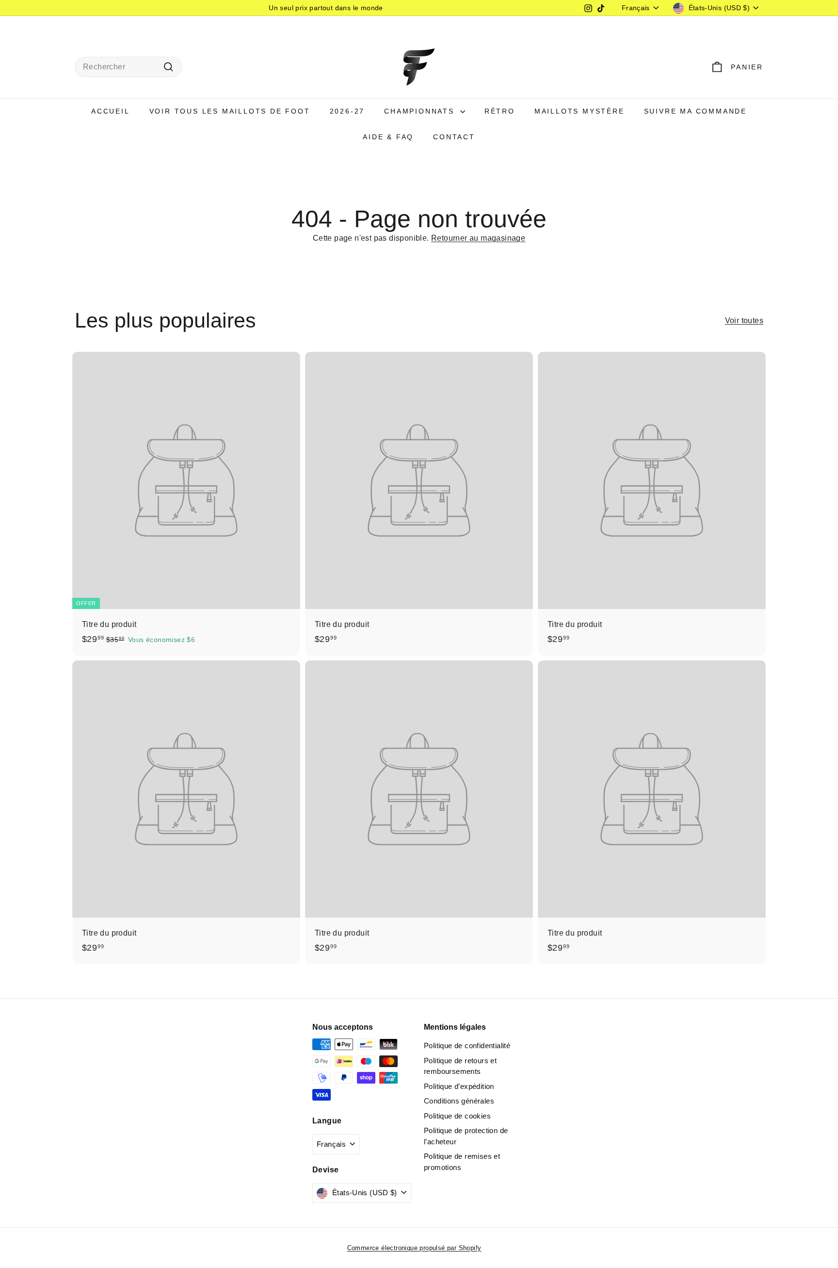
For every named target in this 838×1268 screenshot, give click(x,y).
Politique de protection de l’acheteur (466, 1136)
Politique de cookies (457, 1116)
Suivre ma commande (695, 111)
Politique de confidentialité (467, 1045)
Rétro (499, 111)
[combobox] (128, 67)
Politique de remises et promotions (462, 1161)
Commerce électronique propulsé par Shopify (414, 1248)
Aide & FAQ (388, 137)
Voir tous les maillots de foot (229, 111)
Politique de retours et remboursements (460, 1066)
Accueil (110, 111)
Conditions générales (459, 1101)
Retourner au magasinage (478, 238)
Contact (454, 137)
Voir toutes (744, 320)
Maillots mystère (579, 111)
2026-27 (347, 111)
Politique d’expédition (459, 1086)
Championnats (420, 111)
